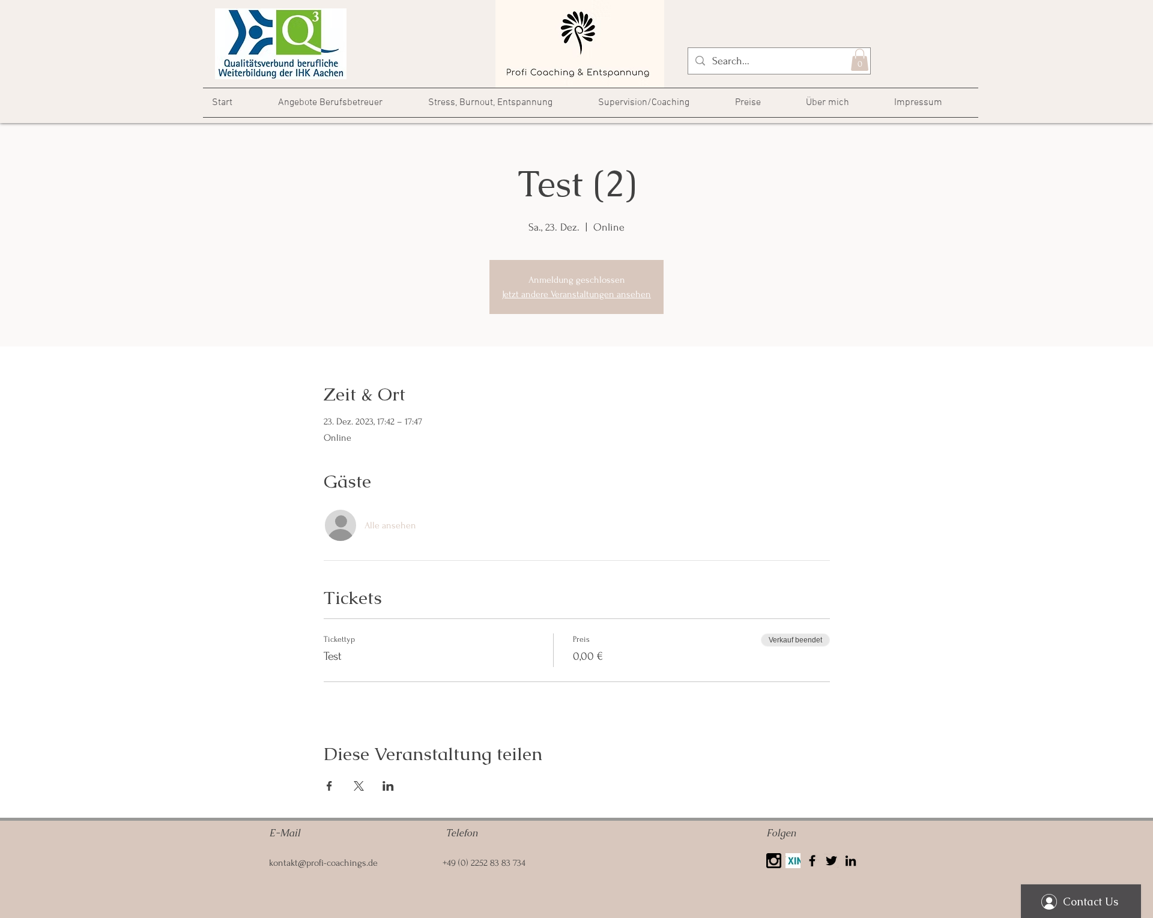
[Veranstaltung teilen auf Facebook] (329, 786)
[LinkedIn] (850, 860)
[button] (859, 60)
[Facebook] (812, 860)
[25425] (773, 860)
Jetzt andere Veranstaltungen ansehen (576, 294)
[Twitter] (831, 860)
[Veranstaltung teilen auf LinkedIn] (388, 786)
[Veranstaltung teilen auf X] (359, 786)
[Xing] (792, 860)
